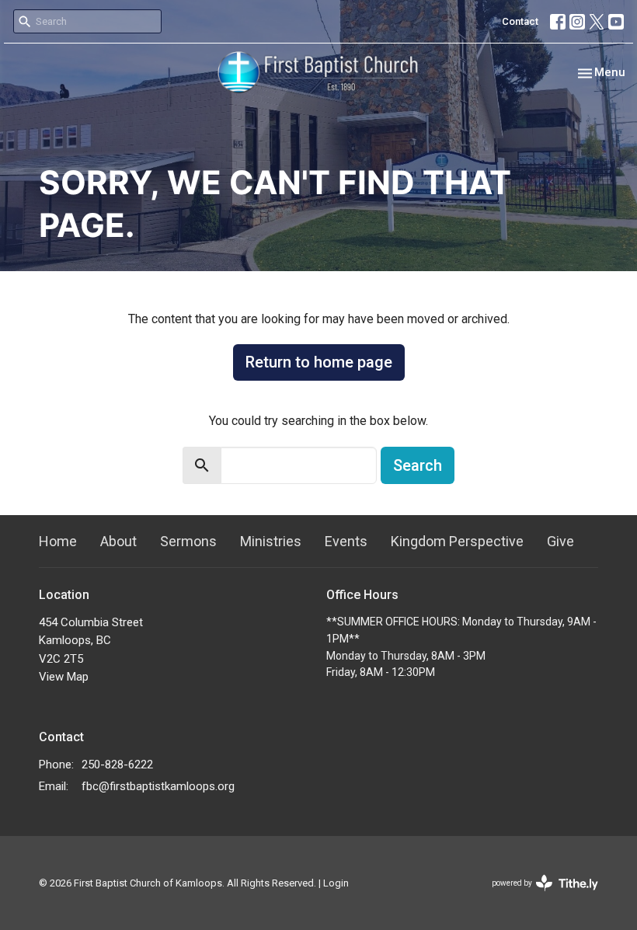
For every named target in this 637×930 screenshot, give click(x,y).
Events (346, 541)
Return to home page (318, 362)
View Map (64, 677)
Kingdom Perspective (457, 541)
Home (58, 541)
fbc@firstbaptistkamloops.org (158, 786)
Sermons (188, 541)
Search (417, 465)
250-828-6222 (117, 765)
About (118, 541)
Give (560, 541)
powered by (536, 896)
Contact (520, 21)
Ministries (270, 541)
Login (336, 883)
